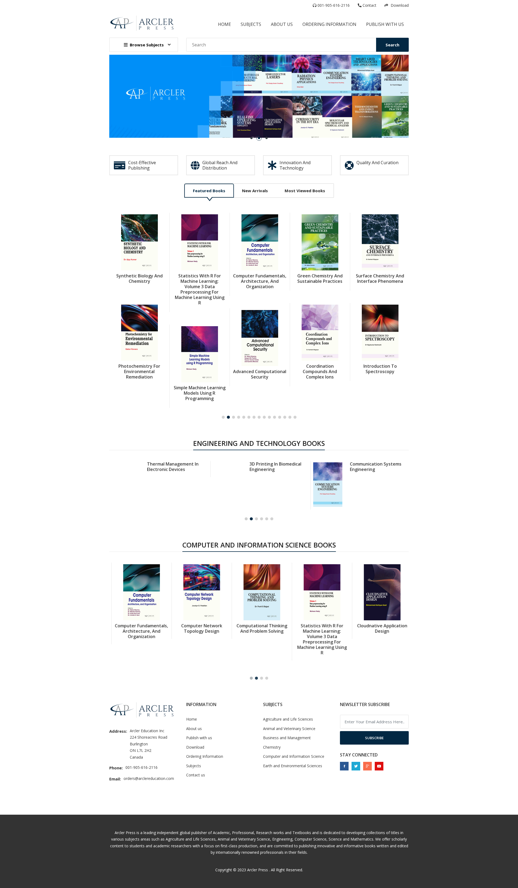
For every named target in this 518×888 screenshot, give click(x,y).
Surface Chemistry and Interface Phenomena (380, 278)
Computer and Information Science (293, 756)
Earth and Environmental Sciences (292, 765)
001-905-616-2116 (333, 5)
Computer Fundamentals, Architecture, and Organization (259, 281)
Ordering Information (204, 756)
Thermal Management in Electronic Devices (171, 466)
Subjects (251, 24)
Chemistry (272, 747)
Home (224, 24)
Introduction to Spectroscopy (380, 368)
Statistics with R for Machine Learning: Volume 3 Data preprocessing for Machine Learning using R (199, 289)
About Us (282, 24)
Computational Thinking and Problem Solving (259, 628)
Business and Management (287, 737)
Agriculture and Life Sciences (288, 719)
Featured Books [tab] (209, 190)
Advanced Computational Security (259, 374)
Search (392, 44)
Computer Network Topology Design (199, 628)
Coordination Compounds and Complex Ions (320, 371)
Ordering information (329, 24)
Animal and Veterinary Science (289, 728)
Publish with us (385, 24)
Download (399, 5)
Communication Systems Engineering (374, 466)
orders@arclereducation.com (149, 778)
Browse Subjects (147, 44)
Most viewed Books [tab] (305, 190)
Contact (369, 5)
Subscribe (374, 737)
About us (194, 728)
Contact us (195, 774)
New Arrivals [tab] (255, 190)
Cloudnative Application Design (380, 628)
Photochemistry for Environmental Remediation (139, 371)
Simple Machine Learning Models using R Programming (200, 393)
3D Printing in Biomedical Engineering (274, 466)
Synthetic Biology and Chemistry (139, 278)
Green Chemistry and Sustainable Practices (320, 278)
